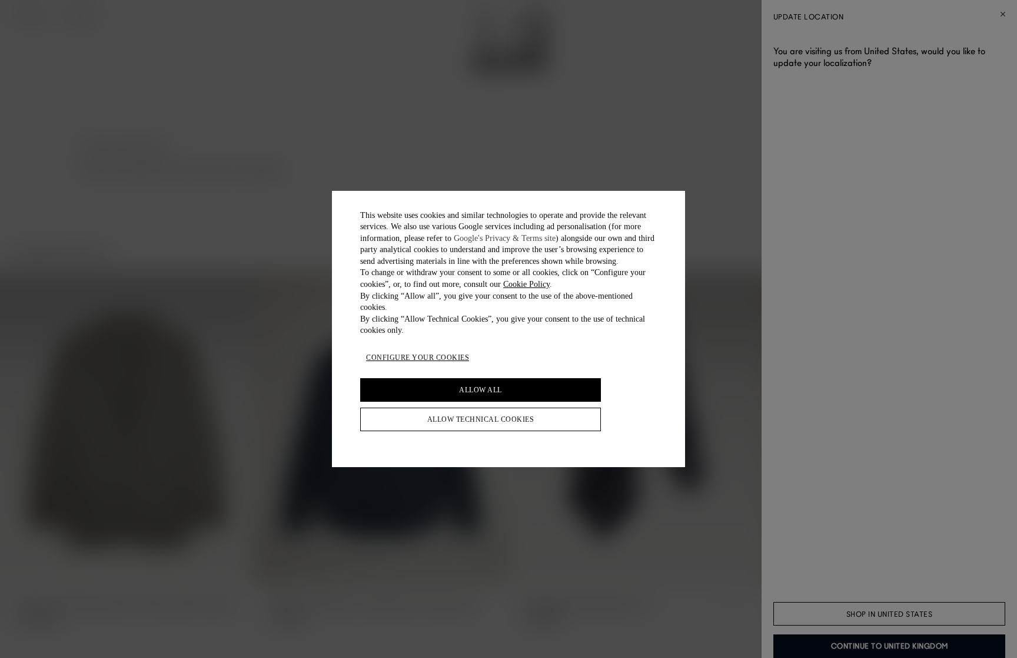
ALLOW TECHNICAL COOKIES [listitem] (480, 419)
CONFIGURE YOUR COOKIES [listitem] (417, 357)
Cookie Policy (526, 284)
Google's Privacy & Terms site (505, 238)
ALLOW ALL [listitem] (480, 390)
